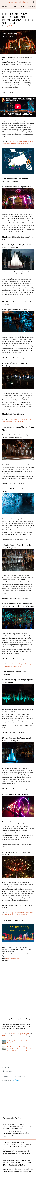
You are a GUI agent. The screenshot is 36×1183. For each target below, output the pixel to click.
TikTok (4, 1036)
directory (5, 6)
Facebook (9, 36)
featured (14, 6)
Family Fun (16, 1080)
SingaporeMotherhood (18, 2)
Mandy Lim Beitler (9, 26)
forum (22, 6)
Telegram (27, 1034)
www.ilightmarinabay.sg (12, 958)
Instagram (20, 1034)
